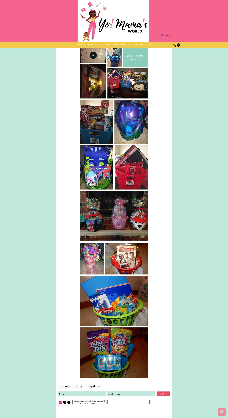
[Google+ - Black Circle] (64, 402)
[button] (138, 45)
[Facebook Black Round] (69, 402)
